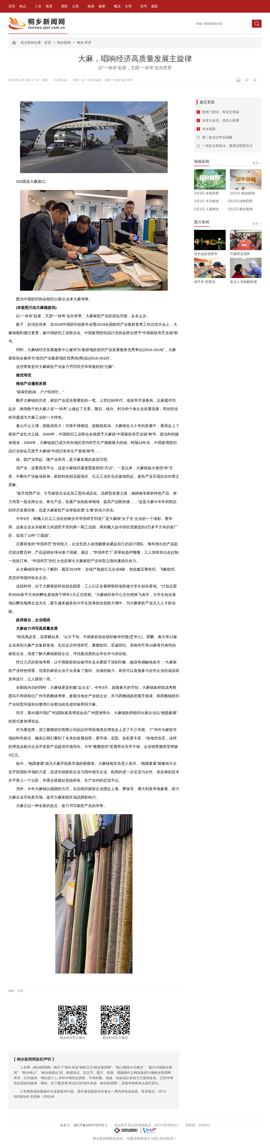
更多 (257, 163)
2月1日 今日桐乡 (206, 201)
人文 (38, 6)
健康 (102, 6)
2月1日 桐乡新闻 (240, 209)
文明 (128, 6)
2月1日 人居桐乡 (206, 209)
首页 (11, 6)
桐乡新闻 (64, 42)
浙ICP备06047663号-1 (90, 1125)
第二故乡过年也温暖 (217, 137)
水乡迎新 (209, 129)
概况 (117, 6)
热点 (22, 6)
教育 (49, 6)
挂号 (143, 6)
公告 (75, 6)
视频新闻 (201, 161)
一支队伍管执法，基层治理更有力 (227, 146)
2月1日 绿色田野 (240, 201)
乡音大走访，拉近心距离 (220, 120)
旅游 (91, 6)
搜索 (257, 24)
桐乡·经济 (84, 42)
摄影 (154, 6)
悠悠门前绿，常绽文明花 (220, 112)
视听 (64, 6)
